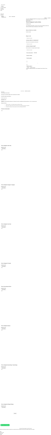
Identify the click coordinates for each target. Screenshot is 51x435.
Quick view (4, 144)
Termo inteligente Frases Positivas (40, 68)
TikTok (44, 415)
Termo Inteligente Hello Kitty (6, 145)
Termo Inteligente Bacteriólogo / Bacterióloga (9, 364)
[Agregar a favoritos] (6, 144)
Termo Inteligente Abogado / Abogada (8, 184)
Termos (46, 68)
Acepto (1, 430)
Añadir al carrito (29, 66)
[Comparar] (2, 144)
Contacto (27, 411)
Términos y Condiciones (38, 411)
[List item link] (6, 421)
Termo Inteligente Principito (6, 263)
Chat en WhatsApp (6, 425)
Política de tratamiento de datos (38, 413)
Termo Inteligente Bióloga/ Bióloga (7, 404)
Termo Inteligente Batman (5, 325)
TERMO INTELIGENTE (32, 68)
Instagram (44, 411)
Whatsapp (44, 414)
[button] (3, 148)
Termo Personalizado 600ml (6, 286)
